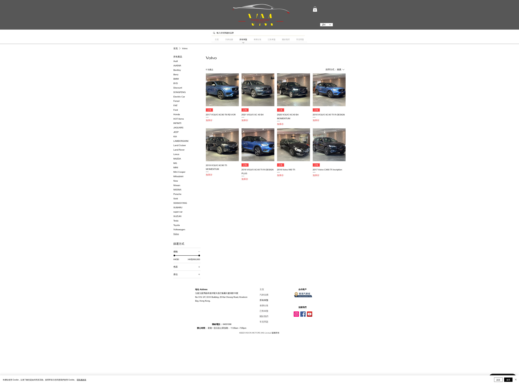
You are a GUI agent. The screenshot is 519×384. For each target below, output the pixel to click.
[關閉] (515, 380)
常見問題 (264, 321)
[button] (315, 9)
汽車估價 (264, 294)
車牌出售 (264, 305)
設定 (498, 379)
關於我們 (264, 316)
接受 (508, 379)
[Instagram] (296, 314)
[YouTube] (309, 314)
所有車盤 (264, 300)
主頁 (262, 289)
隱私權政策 (81, 379)
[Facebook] (303, 314)
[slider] (174, 255)
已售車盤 (264, 311)
